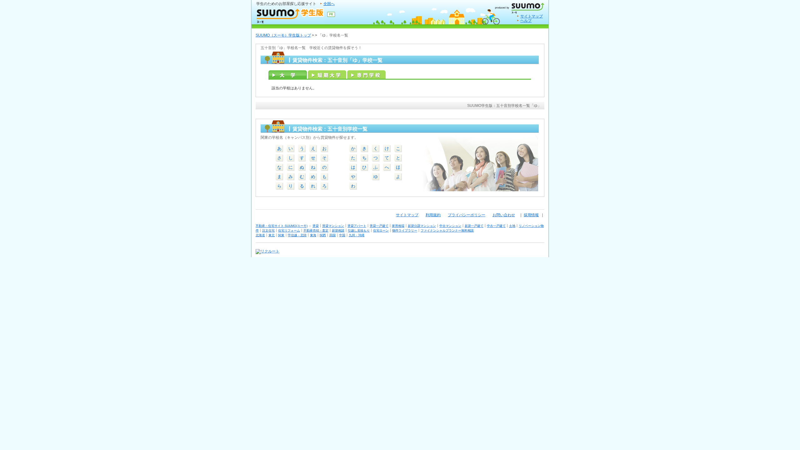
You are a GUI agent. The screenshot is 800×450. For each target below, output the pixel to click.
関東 (281, 235)
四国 (332, 235)
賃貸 (315, 226)
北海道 (260, 235)
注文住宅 (268, 230)
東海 (313, 235)
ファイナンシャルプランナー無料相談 (447, 230)
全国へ (329, 4)
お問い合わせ (503, 215)
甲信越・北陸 (297, 235)
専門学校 (366, 74)
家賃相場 (398, 226)
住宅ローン (381, 230)
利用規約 (433, 215)
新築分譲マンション (422, 226)
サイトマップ (531, 16)
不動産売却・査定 (315, 230)
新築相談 (338, 230)
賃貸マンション (333, 226)
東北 (271, 235)
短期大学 (327, 74)
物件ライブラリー (404, 230)
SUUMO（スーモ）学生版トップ (283, 35)
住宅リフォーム (289, 230)
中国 (342, 235)
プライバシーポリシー (466, 215)
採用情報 (531, 215)
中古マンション (450, 226)
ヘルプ (526, 20)
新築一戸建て (474, 226)
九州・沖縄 (356, 235)
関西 (323, 235)
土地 (512, 226)
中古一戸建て (496, 226)
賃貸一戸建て (379, 226)
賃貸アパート (357, 226)
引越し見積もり (359, 230)
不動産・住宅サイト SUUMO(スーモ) (282, 226)
